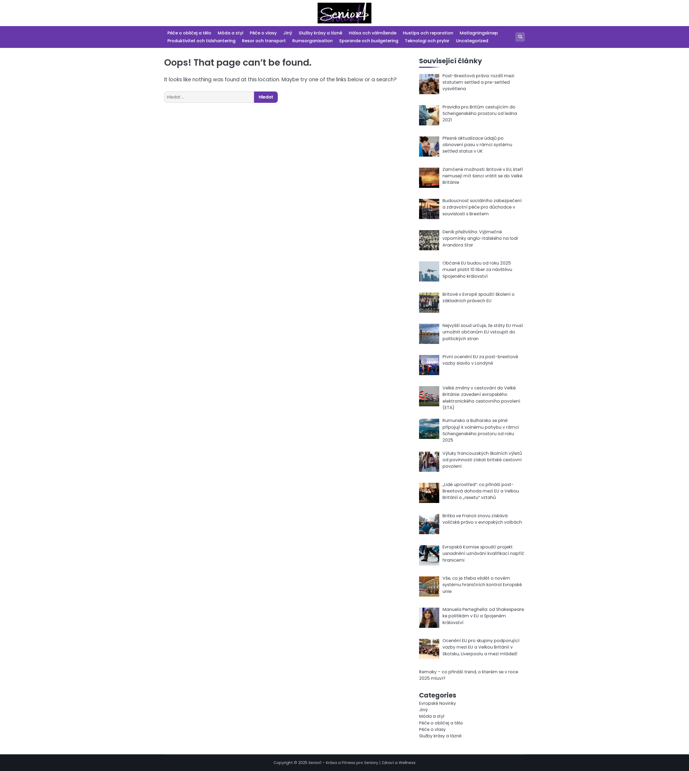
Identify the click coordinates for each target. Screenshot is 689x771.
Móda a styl (230, 33)
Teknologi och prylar (427, 41)
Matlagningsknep (479, 33)
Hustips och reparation (428, 33)
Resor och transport (264, 41)
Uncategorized (472, 41)
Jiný (287, 33)
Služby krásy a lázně (320, 33)
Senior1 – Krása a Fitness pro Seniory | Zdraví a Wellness (362, 762)
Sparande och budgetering (368, 41)
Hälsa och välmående (372, 33)
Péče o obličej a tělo (189, 33)
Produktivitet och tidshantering (201, 41)
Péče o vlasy (263, 33)
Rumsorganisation (312, 41)
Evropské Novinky (437, 703)
